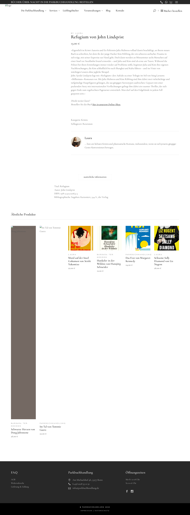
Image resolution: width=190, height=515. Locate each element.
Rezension (88, 123)
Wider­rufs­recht (17, 483)
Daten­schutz (102, 511)
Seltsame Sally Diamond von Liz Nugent (163, 261)
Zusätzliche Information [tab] (95, 176)
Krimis (84, 119)
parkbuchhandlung (53, 423)
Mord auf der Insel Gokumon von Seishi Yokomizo (79, 261)
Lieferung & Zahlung (20, 486)
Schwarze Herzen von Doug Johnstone (23, 431)
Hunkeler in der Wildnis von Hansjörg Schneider (109, 264)
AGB (13, 479)
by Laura (77, 33)
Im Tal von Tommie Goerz (50, 428)
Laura (88, 138)
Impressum (86, 511)
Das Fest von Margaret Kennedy (138, 259)
